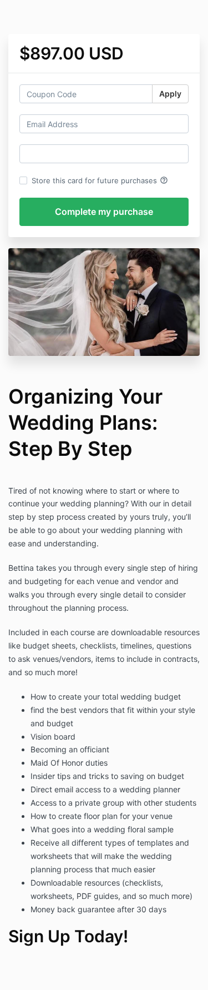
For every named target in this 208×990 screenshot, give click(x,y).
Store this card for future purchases (100, 180)
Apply (170, 93)
